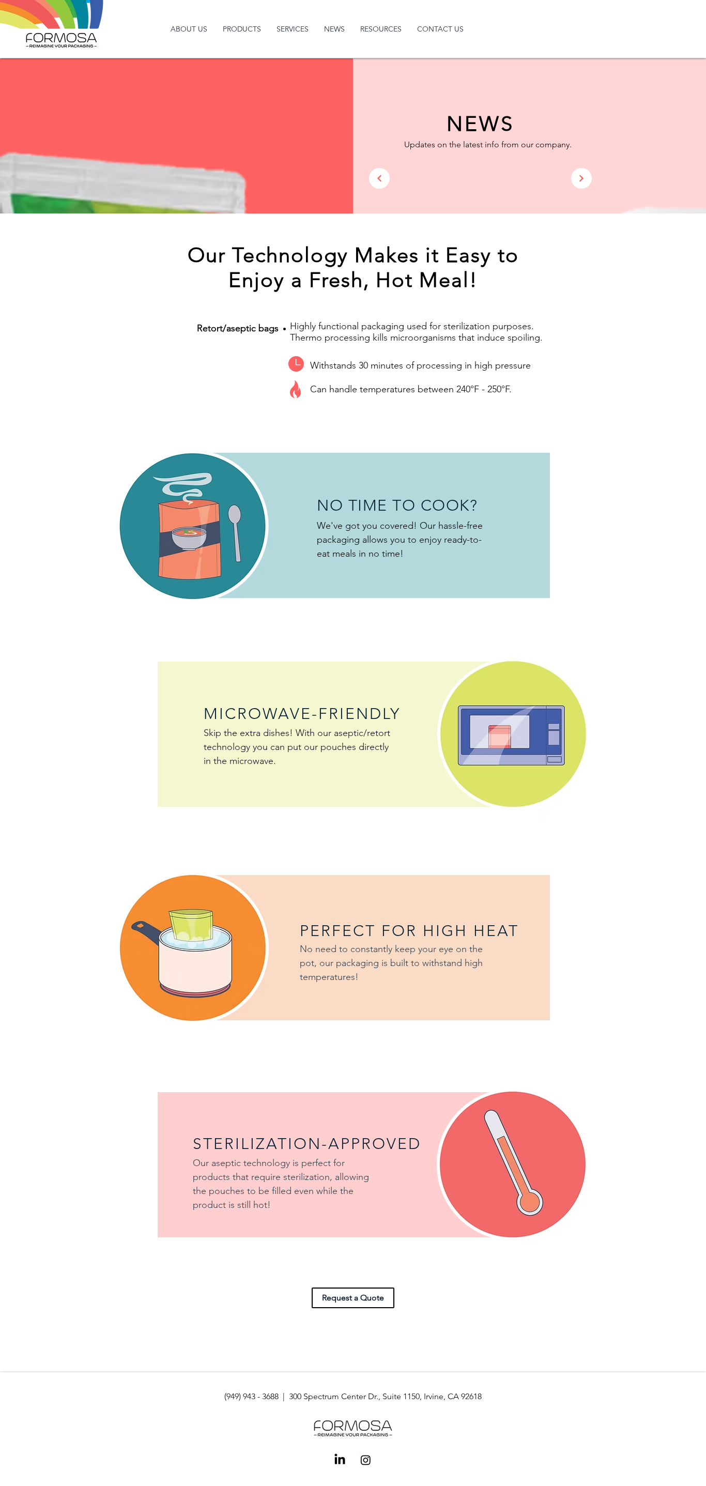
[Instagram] (365, 1459)
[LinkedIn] (339, 1459)
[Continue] (379, 178)
